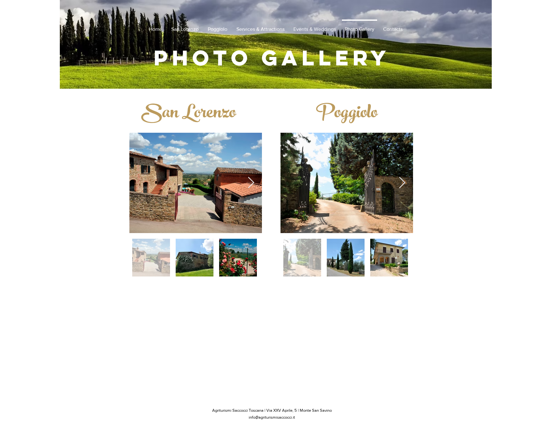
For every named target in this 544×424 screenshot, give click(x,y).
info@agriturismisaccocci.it (272, 417)
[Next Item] (251, 183)
